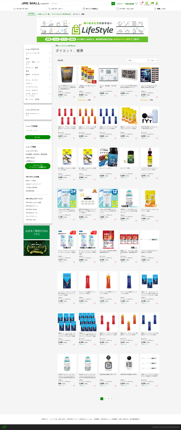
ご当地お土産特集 (31, 187)
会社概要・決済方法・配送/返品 (36, 154)
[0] (141, 3)
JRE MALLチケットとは (85, 419)
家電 (27, 58)
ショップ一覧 (53, 419)
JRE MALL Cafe (31, 219)
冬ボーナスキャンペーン (32, 114)
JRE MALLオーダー (32, 213)
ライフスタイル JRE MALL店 (61, 14)
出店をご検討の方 (123, 419)
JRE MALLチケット (32, 206)
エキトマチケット (31, 216)
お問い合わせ (30, 157)
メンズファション (32, 87)
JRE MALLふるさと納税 (33, 202)
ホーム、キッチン (32, 80)
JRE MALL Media (31, 209)
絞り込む (38, 137)
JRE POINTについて (72, 419)
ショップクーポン (32, 150)
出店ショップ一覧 (43, 14)
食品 (27, 71)
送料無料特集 (30, 191)
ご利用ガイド (30, 161)
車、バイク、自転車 (32, 99)
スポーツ (29, 83)
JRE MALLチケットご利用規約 (109, 419)
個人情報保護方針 (135, 419)
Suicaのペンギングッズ (33, 184)
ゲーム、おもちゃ (32, 90)
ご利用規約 (96, 419)
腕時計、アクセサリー (32, 75)
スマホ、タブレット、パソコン (32, 95)
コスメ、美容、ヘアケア (32, 63)
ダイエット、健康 (32, 67)
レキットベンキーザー (32, 54)
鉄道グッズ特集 (31, 180)
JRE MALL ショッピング (31, 14)
